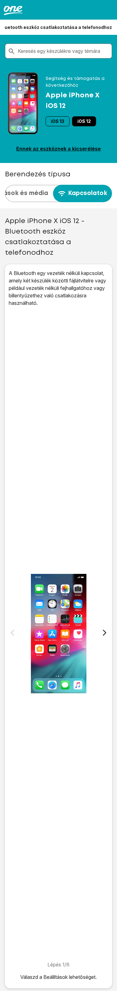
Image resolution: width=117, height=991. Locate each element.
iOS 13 (57, 121)
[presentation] (58, 193)
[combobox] (63, 51)
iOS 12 (84, 121)
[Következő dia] (104, 632)
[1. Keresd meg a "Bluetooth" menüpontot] (58, 634)
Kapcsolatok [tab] (87, 193)
